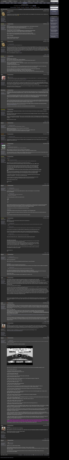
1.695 (35, 9)
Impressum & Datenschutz (3, 457)
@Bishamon (8, 219)
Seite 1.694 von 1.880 (4, 9)
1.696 (37, 9)
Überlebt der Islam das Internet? (54, 21)
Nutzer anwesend (54, 5)
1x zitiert (45, 252)
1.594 (24, 9)
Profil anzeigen (3, 18)
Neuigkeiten (42, 1)
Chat (33, 1)
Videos (24, 1)
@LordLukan (8, 12)
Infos (39, 7)
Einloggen (54, 11)
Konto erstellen (55, 14)
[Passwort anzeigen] (57, 10)
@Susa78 (8, 25)
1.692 (29, 9)
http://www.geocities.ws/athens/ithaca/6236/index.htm (15, 330)
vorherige (20, 9)
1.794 (42, 9)
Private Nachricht (3, 19)
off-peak (2, 143)
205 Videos (23, 7)
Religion (24, 5)
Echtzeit (10, 1)
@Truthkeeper (9, 209)
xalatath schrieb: (11, 340)
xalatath (2, 277)
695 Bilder (18, 7)
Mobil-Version (11, 457)
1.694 (33, 9)
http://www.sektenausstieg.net (12, 104)
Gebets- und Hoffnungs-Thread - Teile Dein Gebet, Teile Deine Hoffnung (54, 31)
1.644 (26, 9)
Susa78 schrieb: (11, 77)
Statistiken (29, 1)
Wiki (37, 1)
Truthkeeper (2, 156)
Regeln (8, 457)
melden (48, 22)
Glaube (26, 5)
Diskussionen (15, 1)
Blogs (20, 1)
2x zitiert (45, 54)
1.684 (28, 9)
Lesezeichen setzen (3, 21)
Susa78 (2, 41)
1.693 (31, 9)
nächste (47, 9)
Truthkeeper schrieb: (11, 193)
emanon (2, 425)
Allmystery (4, 1)
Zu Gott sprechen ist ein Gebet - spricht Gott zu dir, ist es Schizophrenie (54, 27)
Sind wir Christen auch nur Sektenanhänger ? (54, 36)
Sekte (28, 5)
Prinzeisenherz (3, 109)
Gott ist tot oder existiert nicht (54, 34)
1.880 (45, 9)
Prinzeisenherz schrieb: (12, 125)
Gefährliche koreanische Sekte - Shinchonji (54, 24)
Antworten (32, 7)
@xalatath (8, 324)
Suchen (36, 7)
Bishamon (2, 122)
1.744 (40, 9)
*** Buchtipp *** (53, 18)
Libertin (2, 74)
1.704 (38, 9)
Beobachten (27, 7)
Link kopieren (2, 20)
